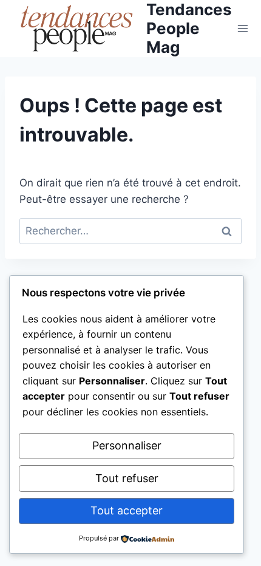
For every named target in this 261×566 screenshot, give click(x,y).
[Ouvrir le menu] (243, 28)
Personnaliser (126, 445)
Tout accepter (126, 510)
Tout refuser (126, 478)
